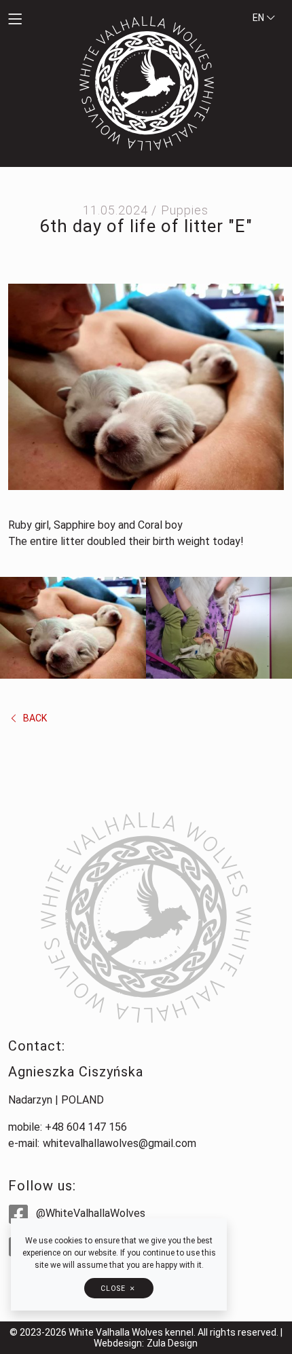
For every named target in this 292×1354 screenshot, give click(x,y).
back (34, 718)
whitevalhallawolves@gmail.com (119, 1143)
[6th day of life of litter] (146, 386)
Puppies (184, 210)
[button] (36, 20)
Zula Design (172, 1343)
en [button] (259, 17)
